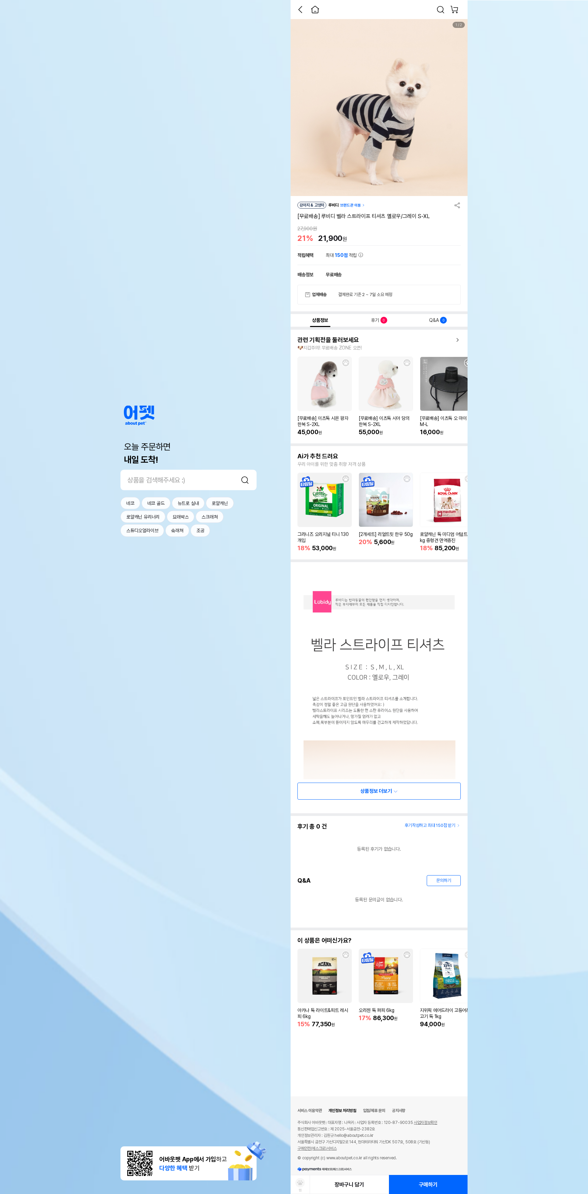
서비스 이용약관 (309, 1110)
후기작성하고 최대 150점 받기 (430, 825)
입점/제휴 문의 (374, 1110)
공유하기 (457, 205)
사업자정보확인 (425, 1122)
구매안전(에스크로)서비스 (317, 1148)
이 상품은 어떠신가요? (324, 940)
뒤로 (300, 9)
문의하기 (443, 880)
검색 (245, 480)
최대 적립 (342, 255)
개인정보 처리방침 (342, 1110)
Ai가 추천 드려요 (317, 456)
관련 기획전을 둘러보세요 (328, 340)
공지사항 (398, 1110)
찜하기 (346, 363)
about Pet (139, 415)
